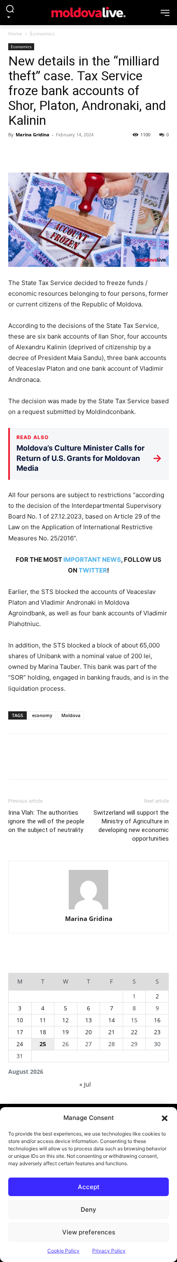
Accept (89, 1187)
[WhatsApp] (73, 153)
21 (111, 1032)
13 (88, 1020)
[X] (35, 153)
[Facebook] (16, 153)
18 (43, 1032)
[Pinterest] (54, 153)
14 (111, 1020)
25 (43, 1044)
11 (43, 1020)
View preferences (88, 1232)
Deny (88, 1209)
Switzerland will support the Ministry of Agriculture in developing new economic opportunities (131, 825)
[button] (165, 1118)
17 (19, 1032)
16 (157, 1020)
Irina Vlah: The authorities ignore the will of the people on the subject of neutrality (46, 821)
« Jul (85, 1084)
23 (157, 1032)
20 (88, 1032)
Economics (42, 33)
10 (19, 1020)
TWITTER (93, 570)
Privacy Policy (109, 1251)
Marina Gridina (32, 134)
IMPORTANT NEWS (92, 559)
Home (15, 33)
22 (134, 1032)
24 (19, 1044)
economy (42, 715)
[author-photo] (88, 889)
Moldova (70, 715)
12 (65, 1020)
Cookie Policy (63, 1251)
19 (65, 1032)
